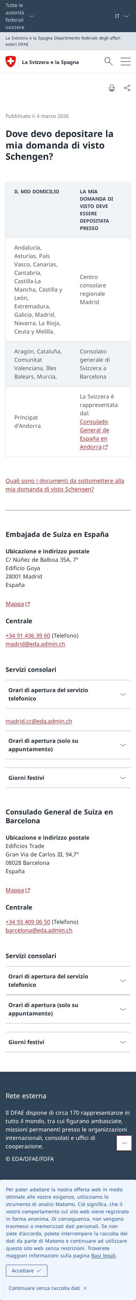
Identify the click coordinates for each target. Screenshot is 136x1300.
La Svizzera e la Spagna (50, 62)
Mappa (15, 604)
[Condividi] (127, 87)
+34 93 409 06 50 (28, 922)
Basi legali (103, 1255)
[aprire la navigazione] (125, 62)
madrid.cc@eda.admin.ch (39, 721)
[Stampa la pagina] (111, 87)
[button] (124, 1143)
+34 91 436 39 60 (28, 635)
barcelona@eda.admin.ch (39, 930)
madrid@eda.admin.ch (35, 644)
